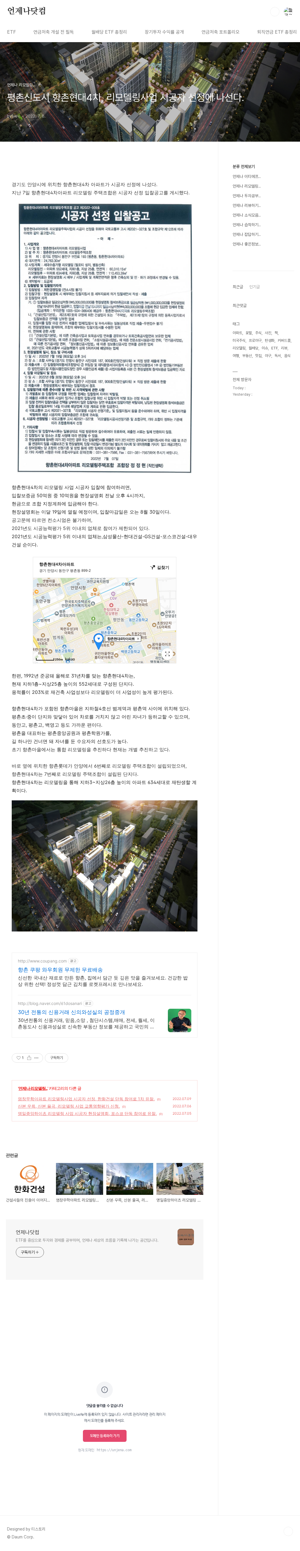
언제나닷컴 (26, 11)
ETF (11, 32)
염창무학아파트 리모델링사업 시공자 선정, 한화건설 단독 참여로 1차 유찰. (86, 1098)
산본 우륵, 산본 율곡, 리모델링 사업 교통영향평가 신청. (69, 1106)
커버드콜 (284, 340)
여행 (236, 356)
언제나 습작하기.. (247, 224)
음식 (287, 356)
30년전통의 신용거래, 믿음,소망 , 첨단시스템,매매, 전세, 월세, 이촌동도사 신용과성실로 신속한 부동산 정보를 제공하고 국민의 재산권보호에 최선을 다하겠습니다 (86, 1023)
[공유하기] (29, 1058)
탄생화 (270, 340)
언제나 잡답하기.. (247, 234)
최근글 (238, 286)
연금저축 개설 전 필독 (53, 32)
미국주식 (239, 340)
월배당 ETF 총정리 (109, 32)
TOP (288, 1531)
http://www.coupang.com (42, 960)
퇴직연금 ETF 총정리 (277, 32)
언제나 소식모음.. (247, 215)
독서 (278, 356)
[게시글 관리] (36, 1058)
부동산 (247, 356)
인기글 (254, 286)
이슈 (265, 348)
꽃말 (249, 333)
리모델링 (239, 348)
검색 (274, 11)
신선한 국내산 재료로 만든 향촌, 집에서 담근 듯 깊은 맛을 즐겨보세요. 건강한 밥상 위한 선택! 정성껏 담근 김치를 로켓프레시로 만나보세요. (103, 981)
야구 (268, 356)
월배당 (253, 348)
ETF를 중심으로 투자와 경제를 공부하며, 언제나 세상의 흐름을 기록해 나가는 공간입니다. (87, 1240)
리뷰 (284, 348)
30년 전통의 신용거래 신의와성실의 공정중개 (71, 1012)
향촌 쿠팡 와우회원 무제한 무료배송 (60, 970)
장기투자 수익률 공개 (164, 32)
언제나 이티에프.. (247, 176)
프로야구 (255, 340)
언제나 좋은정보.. (247, 244)
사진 (268, 333)
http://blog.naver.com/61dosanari (50, 1003)
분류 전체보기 (244, 166)
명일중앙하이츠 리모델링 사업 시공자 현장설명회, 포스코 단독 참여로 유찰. (87, 1113)
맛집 (258, 356)
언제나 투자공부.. (247, 195)
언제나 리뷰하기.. (247, 205)
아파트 (237, 333)
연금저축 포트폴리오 (221, 32)
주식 (258, 333)
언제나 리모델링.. (32, 1088)
